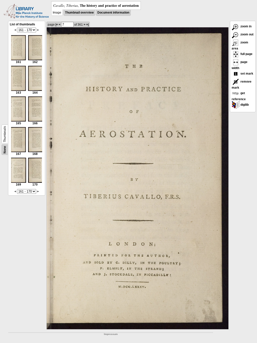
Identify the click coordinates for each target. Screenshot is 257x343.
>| (87, 24)
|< (56, 24)
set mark (246, 73)
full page (246, 54)
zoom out (246, 34)
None (5, 149)
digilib (244, 104)
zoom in (245, 26)
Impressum (111, 334)
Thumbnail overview (79, 12)
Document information (113, 12)
